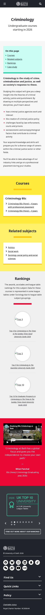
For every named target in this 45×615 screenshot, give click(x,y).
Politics (11, 247)
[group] (23, 505)
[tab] (11, 522)
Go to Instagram (18, 562)
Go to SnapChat (31, 562)
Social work (13, 251)
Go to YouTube (18, 568)
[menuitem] (23, 577)
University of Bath (22, 4)
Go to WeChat (5, 568)
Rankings (11, 63)
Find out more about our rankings (22, 531)
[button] (5, 523)
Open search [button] (40, 3)
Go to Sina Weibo (12, 568)
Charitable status (10, 604)
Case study (12, 67)
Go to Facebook (5, 562)
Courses (11, 55)
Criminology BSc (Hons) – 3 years (23, 211)
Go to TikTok (37, 562)
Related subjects (14, 59)
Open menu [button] (4, 3)
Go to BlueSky (12, 562)
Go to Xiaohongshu (24, 568)
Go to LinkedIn (24, 562)
